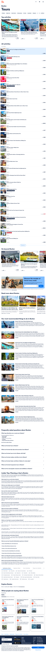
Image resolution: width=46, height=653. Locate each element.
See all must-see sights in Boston (6, 442)
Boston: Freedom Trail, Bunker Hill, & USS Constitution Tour (22, 600)
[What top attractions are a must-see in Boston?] (44, 433)
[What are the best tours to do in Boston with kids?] (44, 453)
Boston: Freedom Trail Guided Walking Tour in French (23, 617)
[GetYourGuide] (2, 2)
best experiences (21, 586)
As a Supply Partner (39, 638)
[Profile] (43, 1)
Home (2, 634)
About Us (34, 638)
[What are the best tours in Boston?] (44, 446)
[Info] (5, 46)
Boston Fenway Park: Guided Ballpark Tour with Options (11, 550)
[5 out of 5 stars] (8, 601)
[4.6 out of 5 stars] (4, 596)
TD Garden (4, 439)
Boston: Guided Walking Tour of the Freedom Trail (10, 543)
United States (6, 634)
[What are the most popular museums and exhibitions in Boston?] (44, 469)
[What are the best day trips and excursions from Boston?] (44, 450)
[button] (23, 51)
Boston (11, 586)
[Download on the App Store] (17, 643)
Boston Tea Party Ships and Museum (7, 440)
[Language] (39, 1)
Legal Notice (23, 640)
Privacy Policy (23, 641)
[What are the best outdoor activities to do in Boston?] (44, 457)
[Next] (44, 305)
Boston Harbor (4, 436)
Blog (33, 641)
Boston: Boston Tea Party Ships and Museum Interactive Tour (11, 553)
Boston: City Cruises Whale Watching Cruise (8, 600)
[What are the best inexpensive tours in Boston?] (44, 465)
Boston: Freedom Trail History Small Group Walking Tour (7, 617)
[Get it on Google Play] (17, 639)
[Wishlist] (35, 1)
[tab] (6, 568)
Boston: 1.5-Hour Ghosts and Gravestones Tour (9, 548)
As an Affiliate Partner (40, 641)
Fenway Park (4, 437)
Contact (23, 638)
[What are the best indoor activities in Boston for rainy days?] (44, 461)
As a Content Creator (40, 640)
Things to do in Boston (18, 634)
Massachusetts (12, 634)
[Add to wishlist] (18, 20)
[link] (23, 51)
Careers (34, 640)
